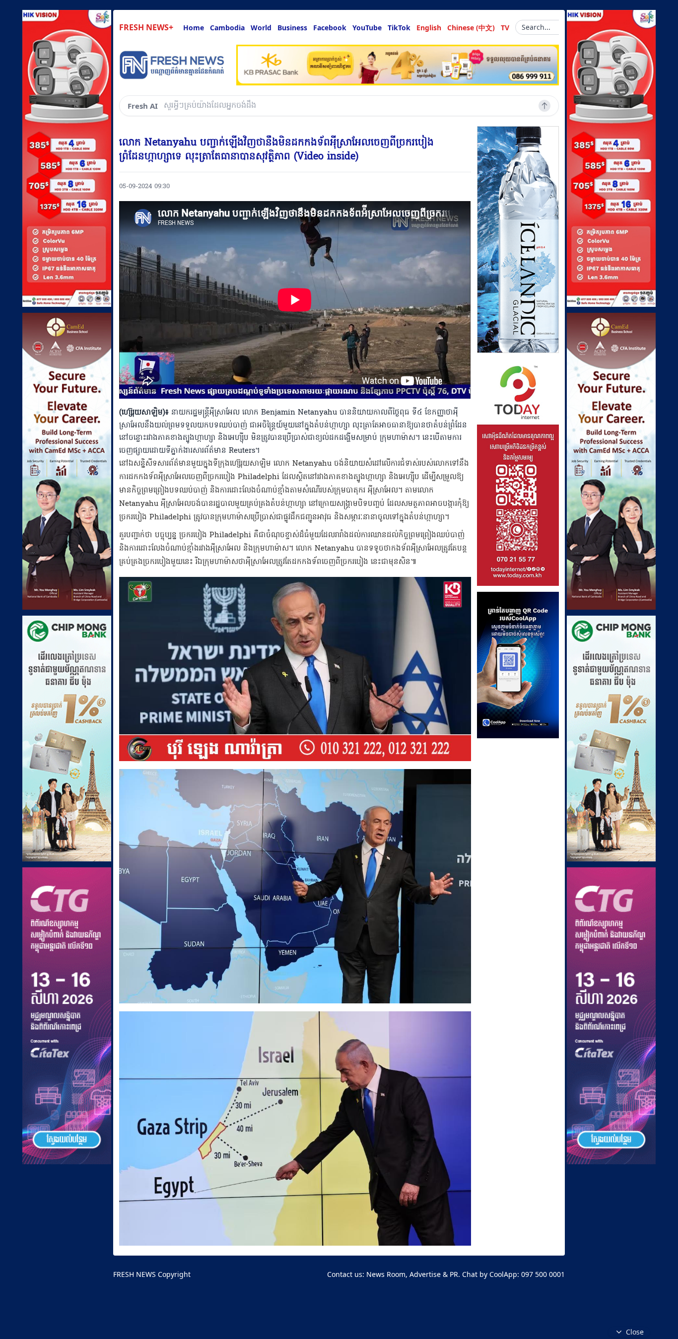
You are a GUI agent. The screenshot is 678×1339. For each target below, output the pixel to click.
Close (635, 1332)
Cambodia (227, 27)
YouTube (367, 27)
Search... (536, 27)
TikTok (399, 27)
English (428, 27)
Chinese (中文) (471, 27)
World (261, 27)
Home (193, 27)
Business (292, 27)
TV (505, 27)
